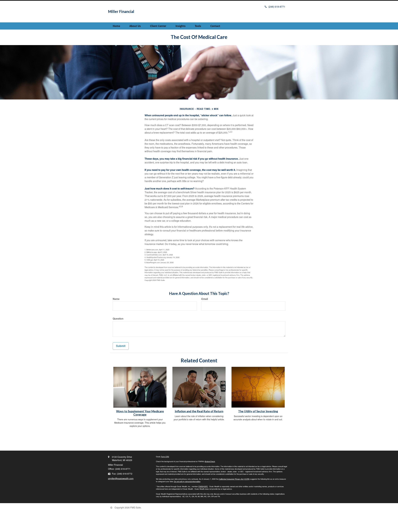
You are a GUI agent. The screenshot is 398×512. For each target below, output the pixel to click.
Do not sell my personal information (187, 481)
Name (116, 299)
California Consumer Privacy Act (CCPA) (234, 479)
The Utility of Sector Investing (258, 411)
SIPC (206, 486)
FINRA (201, 486)
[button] (135, 26)
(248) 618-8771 (276, 6)
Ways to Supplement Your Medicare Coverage (140, 413)
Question (118, 318)
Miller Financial (121, 11)
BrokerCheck (210, 461)
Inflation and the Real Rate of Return (199, 411)
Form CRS (165, 456)
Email (204, 299)
